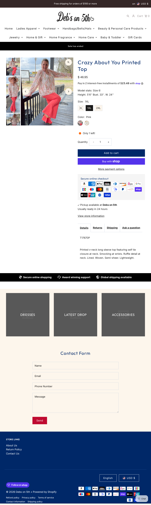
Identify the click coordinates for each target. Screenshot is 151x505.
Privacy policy (28, 497)
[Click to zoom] (68, 62)
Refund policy (12, 497)
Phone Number (43, 386)
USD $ (144, 3)
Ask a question (131, 227)
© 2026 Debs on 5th (18, 491)
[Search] (128, 15)
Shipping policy (35, 501)
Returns (97, 227)
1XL (89, 108)
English (108, 478)
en (133, 3)
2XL (98, 108)
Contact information (15, 501)
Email (38, 376)
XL (80, 108)
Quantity (83, 141)
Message (40, 396)
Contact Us (12, 453)
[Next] (68, 91)
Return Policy (14, 449)
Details (84, 227)
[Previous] (25, 91)
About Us (11, 445)
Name (38, 365)
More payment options (111, 169)
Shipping (112, 227)
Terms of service (46, 497)
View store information (91, 215)
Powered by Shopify (44, 491)
